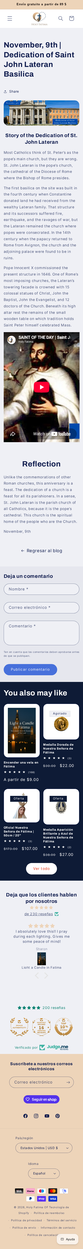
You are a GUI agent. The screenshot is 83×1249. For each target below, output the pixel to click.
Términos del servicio (62, 1220)
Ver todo (41, 868)
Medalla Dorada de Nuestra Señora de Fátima (58, 748)
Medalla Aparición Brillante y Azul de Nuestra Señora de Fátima (58, 835)
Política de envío (24, 1227)
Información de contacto (58, 1227)
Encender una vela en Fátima (21, 764)
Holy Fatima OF (37, 1207)
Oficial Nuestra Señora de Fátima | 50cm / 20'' (19, 831)
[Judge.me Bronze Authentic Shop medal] (19, 1027)
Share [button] (14, 91)
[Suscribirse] (68, 1082)
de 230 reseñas (38, 914)
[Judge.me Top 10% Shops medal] (63, 1027)
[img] (42, 907)
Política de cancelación (43, 1235)
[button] (9, 18)
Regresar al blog (44, 550)
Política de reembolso (49, 1213)
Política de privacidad (26, 1220)
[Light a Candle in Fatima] (41, 958)
